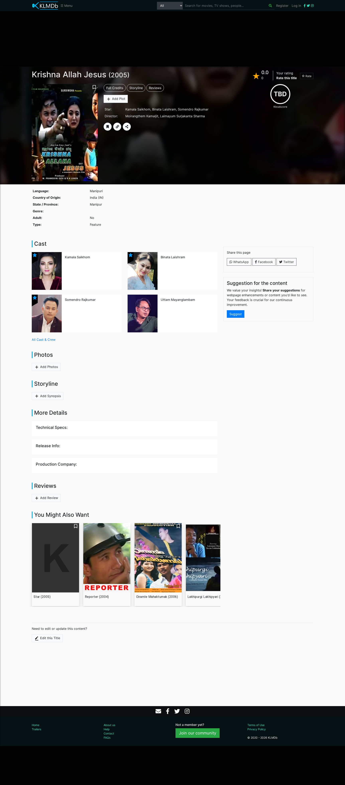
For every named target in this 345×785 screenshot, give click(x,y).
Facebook (265, 262)
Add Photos (48, 367)
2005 (119, 75)
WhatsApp (240, 262)
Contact (109, 733)
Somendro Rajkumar (193, 109)
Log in (296, 6)
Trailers (36, 729)
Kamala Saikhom (137, 109)
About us (109, 725)
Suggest (235, 314)
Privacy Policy (256, 729)
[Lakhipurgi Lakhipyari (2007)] (209, 558)
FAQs (107, 737)
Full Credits (114, 88)
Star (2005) (42, 597)
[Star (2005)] (55, 558)
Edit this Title (49, 638)
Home (35, 725)
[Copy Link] (117, 127)
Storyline (136, 88)
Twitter (288, 262)
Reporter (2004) (97, 597)
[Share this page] (127, 127)
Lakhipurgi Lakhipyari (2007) (208, 597)
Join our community (197, 733)
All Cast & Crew (44, 340)
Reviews (155, 88)
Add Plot (118, 99)
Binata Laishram (164, 109)
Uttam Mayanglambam (178, 300)
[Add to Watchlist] (108, 127)
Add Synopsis (50, 396)
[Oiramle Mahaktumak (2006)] (158, 557)
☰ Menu (66, 6)
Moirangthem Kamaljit (141, 116)
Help (107, 729)
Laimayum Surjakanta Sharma (182, 116)
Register (282, 6)
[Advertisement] (172, 39)
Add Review (48, 498)
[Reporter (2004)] (106, 558)
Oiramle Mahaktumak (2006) (157, 597)
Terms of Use (256, 725)
